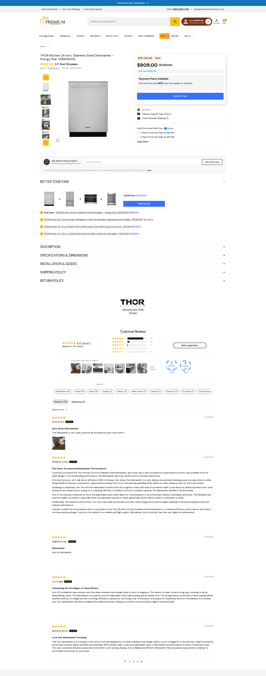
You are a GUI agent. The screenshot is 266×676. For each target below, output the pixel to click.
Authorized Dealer (50, 9)
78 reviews (72, 64)
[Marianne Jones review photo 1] (58, 523)
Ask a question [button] (189, 345)
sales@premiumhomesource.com (209, 9)
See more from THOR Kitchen (133, 311)
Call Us (178, 9)
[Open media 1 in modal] (88, 109)
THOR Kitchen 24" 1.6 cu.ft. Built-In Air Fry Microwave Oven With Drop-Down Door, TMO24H (87, 226)
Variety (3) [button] (122, 391)
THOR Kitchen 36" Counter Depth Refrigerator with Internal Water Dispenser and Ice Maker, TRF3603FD (93, 219)
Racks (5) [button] (93, 391)
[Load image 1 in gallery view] (46, 87)
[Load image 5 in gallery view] (46, 137)
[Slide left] (46, 77)
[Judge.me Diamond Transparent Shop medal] (185, 365)
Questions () (78, 401)
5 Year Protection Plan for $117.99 (157, 137)
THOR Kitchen (53, 68)
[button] (224, 21)
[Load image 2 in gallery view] (46, 99)
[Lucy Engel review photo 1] (58, 612)
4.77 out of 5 (83, 343)
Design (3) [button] (107, 391)
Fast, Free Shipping (71, 9)
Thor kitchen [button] (204, 391)
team (149, 170)
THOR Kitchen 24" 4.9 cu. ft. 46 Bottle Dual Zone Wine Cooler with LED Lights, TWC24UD (86, 233)
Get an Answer (212, 162)
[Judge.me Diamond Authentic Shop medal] (171, 365)
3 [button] (134, 661)
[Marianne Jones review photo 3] (88, 523)
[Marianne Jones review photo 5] (118, 523)
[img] (58, 417)
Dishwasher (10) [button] (63, 391)
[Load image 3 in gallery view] (46, 112)
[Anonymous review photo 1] (58, 443)
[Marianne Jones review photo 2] (73, 523)
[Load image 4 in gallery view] (46, 124)
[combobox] (133, 21)
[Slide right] (46, 142)
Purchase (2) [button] (188, 391)
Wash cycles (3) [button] (139, 391)
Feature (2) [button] (156, 391)
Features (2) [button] (171, 391)
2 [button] (129, 661)
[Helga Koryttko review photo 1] (58, 563)
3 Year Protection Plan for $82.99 (157, 132)
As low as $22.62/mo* (158, 87)
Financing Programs (93, 9)
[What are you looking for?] (175, 21)
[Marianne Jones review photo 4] (103, 523)
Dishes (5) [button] (79, 391)
